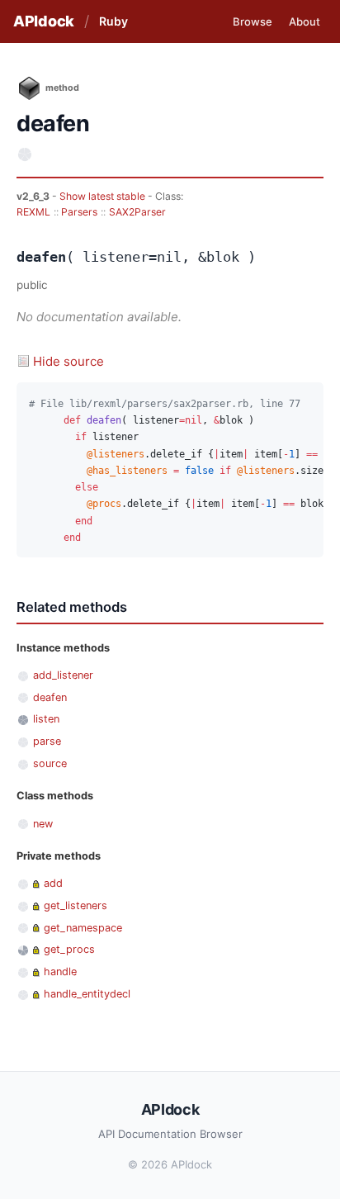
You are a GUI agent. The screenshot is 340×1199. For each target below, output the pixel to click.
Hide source (68, 361)
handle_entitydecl (87, 994)
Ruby (113, 21)
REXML (33, 212)
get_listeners (75, 905)
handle (60, 971)
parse (47, 741)
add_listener (63, 675)
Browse (252, 21)
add (53, 883)
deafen (50, 697)
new (43, 824)
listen (46, 719)
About (304, 21)
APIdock (43, 21)
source (50, 763)
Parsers (79, 212)
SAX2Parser (137, 212)
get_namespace (83, 928)
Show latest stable (103, 196)
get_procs (69, 949)
